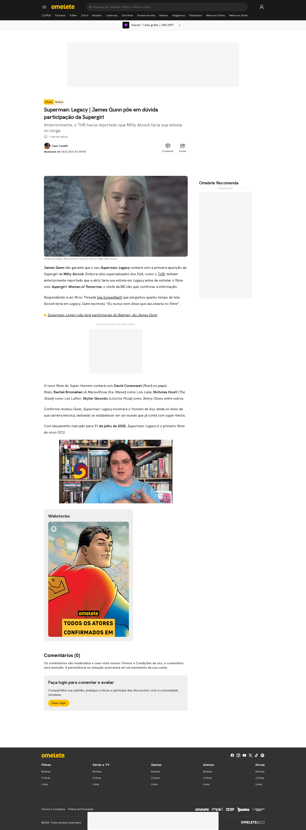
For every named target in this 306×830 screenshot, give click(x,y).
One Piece (127, 15)
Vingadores (178, 15)
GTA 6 (84, 15)
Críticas (45, 777)
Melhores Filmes (215, 15)
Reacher (97, 15)
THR (161, 274)
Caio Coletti (60, 146)
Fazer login (59, 703)
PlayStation (195, 15)
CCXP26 (46, 15)
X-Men (73, 15)
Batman (163, 15)
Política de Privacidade (81, 809)
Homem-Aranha (146, 15)
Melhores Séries (238, 15)
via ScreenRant (109, 297)
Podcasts (60, 15)
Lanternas (112, 15)
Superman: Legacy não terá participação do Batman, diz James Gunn (102, 315)
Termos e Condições (53, 809)
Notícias (45, 771)
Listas (44, 784)
